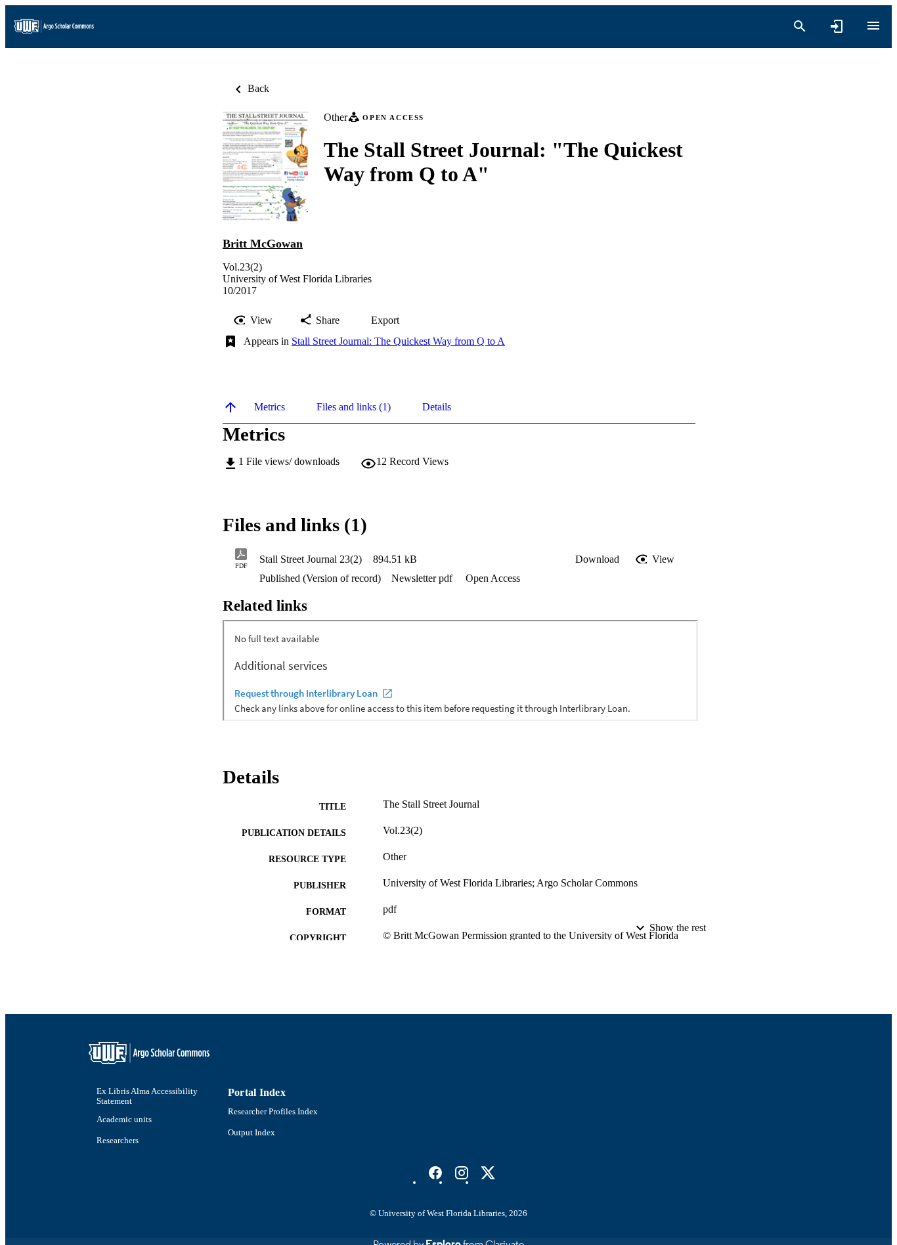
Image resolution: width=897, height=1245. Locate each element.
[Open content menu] (873, 25)
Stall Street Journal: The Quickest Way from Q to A (398, 341)
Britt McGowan (263, 243)
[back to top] (230, 407)
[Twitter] (488, 1173)
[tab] (269, 407)
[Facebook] (435, 1173)
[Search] (800, 26)
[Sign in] (836, 26)
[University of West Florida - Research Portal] (54, 26)
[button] (597, 559)
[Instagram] (461, 1173)
